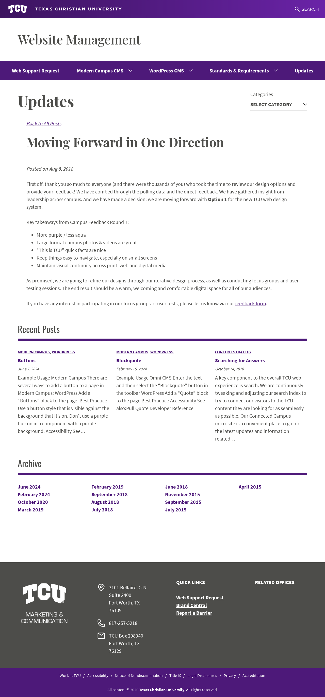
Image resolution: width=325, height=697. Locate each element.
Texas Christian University (161, 689)
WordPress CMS (166, 70)
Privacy (230, 675)
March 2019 (31, 509)
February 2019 (107, 486)
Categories (261, 94)
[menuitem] (35, 70)
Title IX (175, 675)
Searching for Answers (240, 360)
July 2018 (102, 509)
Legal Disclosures (202, 675)
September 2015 (183, 502)
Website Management (79, 39)
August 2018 (105, 502)
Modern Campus (34, 351)
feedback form (250, 303)
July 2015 (176, 509)
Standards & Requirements (239, 70)
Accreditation (253, 675)
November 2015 (182, 494)
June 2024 (29, 486)
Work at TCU (70, 675)
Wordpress (63, 351)
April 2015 (250, 486)
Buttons (27, 360)
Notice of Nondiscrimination (139, 675)
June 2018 (176, 486)
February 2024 (34, 494)
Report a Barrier (194, 613)
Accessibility (97, 675)
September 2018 (109, 494)
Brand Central (191, 605)
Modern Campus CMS (100, 70)
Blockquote (128, 360)
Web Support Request (35, 70)
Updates (304, 70)
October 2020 (33, 502)
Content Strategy (233, 351)
